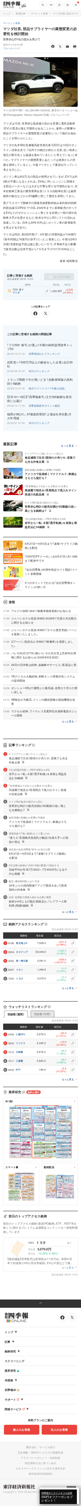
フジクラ (20, 1043)
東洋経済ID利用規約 (40, 1474)
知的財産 (55, 1458)
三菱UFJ (20, 1034)
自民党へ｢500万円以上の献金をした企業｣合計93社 (40, 364)
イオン (19, 969)
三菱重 (19, 1061)
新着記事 (20, 13)
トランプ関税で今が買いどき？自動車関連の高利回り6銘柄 (40, 381)
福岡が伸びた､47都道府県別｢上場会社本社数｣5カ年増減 (39, 416)
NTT (18, 1069)
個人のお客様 (21, 1429)
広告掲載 (23, 1452)
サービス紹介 (47, 1447)
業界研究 (10, 1370)
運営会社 (31, 1447)
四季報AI (10, 1390)
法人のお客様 (59, 1429)
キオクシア (22, 952)
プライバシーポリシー (34, 1458)
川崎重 (19, 1052)
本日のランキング (39, 371)
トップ (6, 13)
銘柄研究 (10, 1351)
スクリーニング (14, 1361)
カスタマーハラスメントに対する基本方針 (40, 1468)
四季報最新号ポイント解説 (44, 405)
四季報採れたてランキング (44, 353)
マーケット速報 (39, 13)
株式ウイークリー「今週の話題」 (47, 388)
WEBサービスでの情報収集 (47, 1452)
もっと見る (67, 445)
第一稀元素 (22, 960)
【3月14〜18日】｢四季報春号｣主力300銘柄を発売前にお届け (39, 399)
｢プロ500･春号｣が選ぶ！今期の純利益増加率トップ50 (40, 347)
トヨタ (19, 978)
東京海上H (22, 943)
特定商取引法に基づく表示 (40, 1463)
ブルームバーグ (11, 48)
